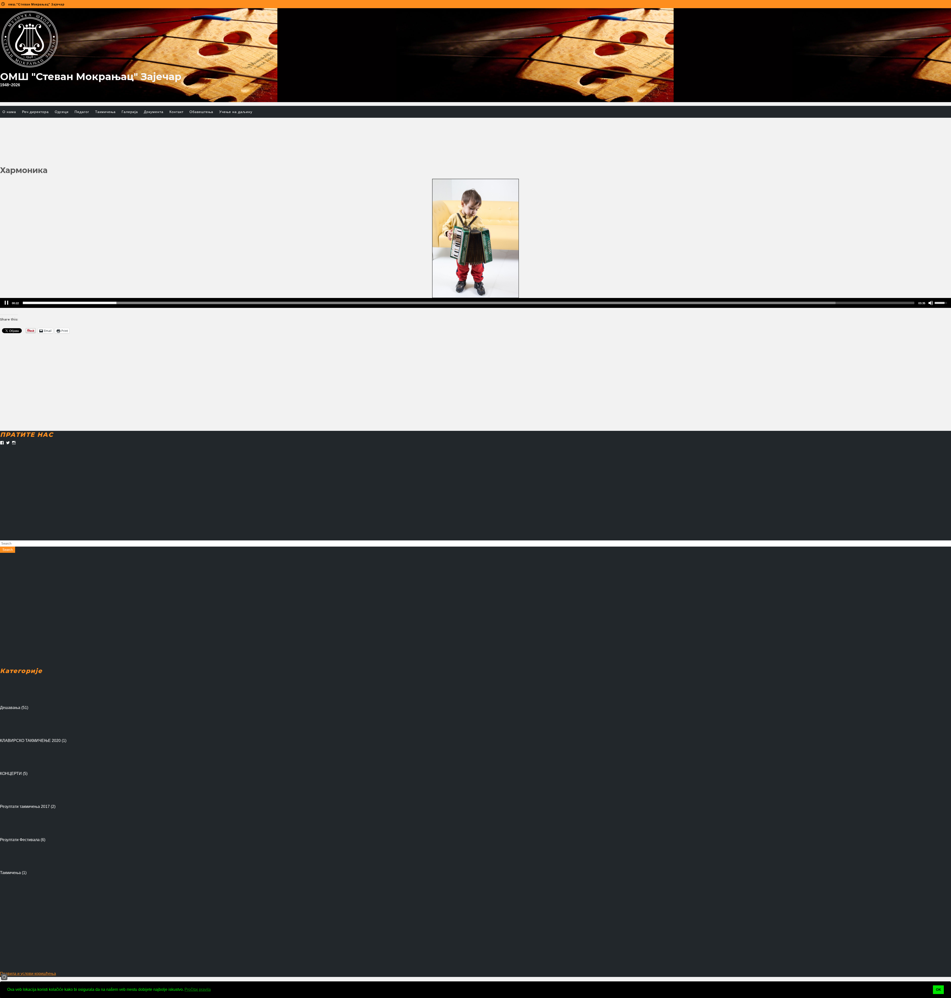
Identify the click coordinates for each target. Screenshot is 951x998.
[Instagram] (14, 443)
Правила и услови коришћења (28, 973)
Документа (153, 112)
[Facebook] (2, 443)
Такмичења (105, 112)
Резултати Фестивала (20, 840)
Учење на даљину (235, 112)
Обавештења (201, 112)
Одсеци (62, 112)
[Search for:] (475, 543)
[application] (475, 303)
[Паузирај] (6, 302)
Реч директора (35, 112)
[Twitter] (8, 443)
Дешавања (10, 707)
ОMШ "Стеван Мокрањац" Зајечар (91, 76)
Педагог (82, 112)
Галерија (130, 112)
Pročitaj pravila (198, 989)
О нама (9, 112)
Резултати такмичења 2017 (25, 806)
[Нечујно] (930, 302)
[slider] (468, 303)
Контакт (176, 112)
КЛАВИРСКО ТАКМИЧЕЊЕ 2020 (30, 740)
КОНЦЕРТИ (11, 773)
